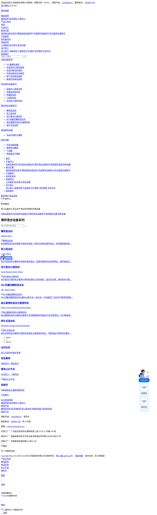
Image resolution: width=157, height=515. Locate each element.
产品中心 (10, 162)
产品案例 (10, 173)
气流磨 (9, 151)
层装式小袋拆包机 (14, 89)
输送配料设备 (7, 130)
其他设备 (5, 140)
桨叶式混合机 (12, 125)
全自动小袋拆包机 (14, 101)
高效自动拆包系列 (9, 33)
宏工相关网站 (7, 400)
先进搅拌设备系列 (41, 33)
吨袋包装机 (37, 409)
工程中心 (22, 19)
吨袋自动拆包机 (13, 92)
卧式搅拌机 (16, 409)
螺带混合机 (11, 111)
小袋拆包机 (11, 98)
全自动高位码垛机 (14, 70)
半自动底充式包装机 (15, 73)
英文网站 (13, 19)
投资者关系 (11, 176)
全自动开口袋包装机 (15, 67)
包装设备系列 (7, 60)
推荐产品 (5, 406)
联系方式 (5, 412)
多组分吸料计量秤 (14, 135)
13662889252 (67, 3)
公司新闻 (5, 45)
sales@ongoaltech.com (16, 426)
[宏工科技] (78, 21)
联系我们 (10, 191)
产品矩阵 (22, 51)
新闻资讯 (10, 179)
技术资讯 (13, 45)
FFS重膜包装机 (13, 64)
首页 (8, 159)
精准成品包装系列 (25, 33)
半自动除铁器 (12, 145)
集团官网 (5, 19)
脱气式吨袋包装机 (14, 76)
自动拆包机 (47, 409)
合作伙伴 (47, 51)
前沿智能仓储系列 (57, 33)
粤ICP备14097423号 (64, 456)
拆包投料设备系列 (9, 84)
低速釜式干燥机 (13, 154)
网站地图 (79, 456)
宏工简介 (5, 51)
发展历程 (13, 51)
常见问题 (22, 45)
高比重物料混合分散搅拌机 (18, 122)
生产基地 (30, 51)
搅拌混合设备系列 (9, 106)
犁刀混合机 (11, 113)
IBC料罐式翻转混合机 (16, 119)
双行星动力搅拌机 (14, 116)
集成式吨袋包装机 (14, 79)
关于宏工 (10, 185)
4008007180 (90, 3)
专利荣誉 (38, 51)
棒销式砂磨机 (12, 148)
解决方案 (10, 167)
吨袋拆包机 (11, 95)
